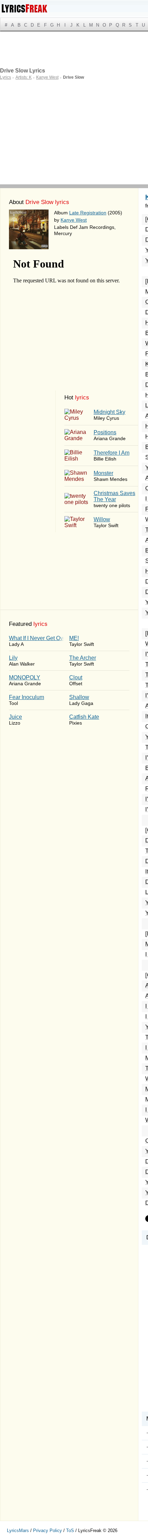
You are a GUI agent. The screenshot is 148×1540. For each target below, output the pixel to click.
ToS (70, 1530)
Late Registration (87, 212)
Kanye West (74, 220)
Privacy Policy (47, 1530)
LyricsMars (18, 1530)
